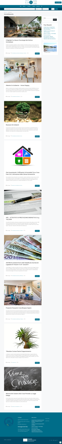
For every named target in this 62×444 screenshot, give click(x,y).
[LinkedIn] (55, 440)
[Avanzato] (50, 9)
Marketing (21, 53)
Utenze (21, 185)
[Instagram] (53, 440)
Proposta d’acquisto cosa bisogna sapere (18, 308)
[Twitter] (51, 440)
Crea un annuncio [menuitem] (58, 2)
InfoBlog (33, 6)
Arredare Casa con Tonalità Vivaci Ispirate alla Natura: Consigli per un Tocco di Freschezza (49, 28)
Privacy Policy (47, 418)
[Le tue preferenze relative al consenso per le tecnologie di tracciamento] (60, 442)
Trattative (24, 53)
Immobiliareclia (14, 53)
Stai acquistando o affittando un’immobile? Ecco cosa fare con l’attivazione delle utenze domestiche (50, 37)
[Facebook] (50, 440)
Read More (37, 53)
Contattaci (38, 6)
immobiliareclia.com (22, 430)
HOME (20, 6)
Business (13, 185)
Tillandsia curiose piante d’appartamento (18, 351)
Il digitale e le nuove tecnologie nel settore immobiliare (49, 31)
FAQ (41, 6)
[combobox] (38, 9)
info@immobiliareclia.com (22, 424)
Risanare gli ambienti (12, 125)
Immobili (24, 6)
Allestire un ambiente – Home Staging (17, 85)
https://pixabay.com (25, 431)
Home (6, 12)
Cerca (55, 19)
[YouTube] (57, 440)
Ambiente (18, 53)
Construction (14, 362)
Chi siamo (28, 6)
